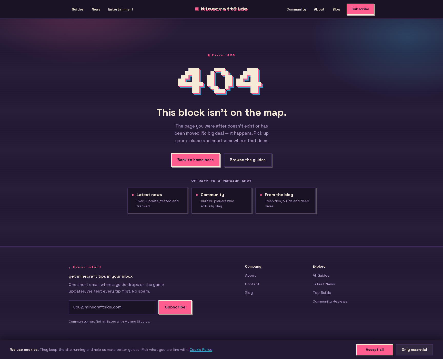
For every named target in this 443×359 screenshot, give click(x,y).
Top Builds (322, 292)
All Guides (321, 275)
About (319, 9)
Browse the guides (248, 160)
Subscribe (360, 9)
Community (296, 9)
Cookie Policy (201, 349)
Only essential (414, 349)
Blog (336, 9)
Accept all (375, 349)
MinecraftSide (224, 9)
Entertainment (121, 9)
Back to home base (195, 160)
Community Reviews (330, 301)
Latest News (324, 284)
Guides (78, 9)
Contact (252, 284)
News (96, 9)
